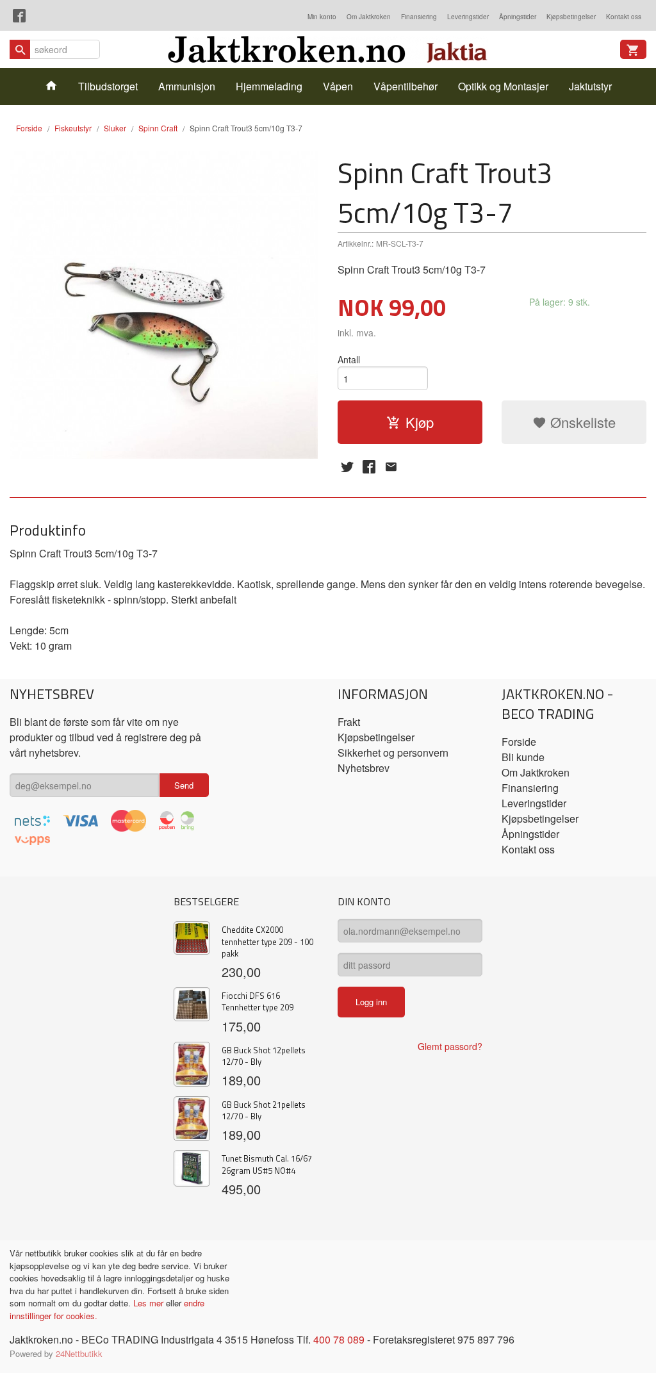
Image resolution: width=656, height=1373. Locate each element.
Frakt (349, 721)
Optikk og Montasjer (503, 86)
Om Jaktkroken (369, 16)
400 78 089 (339, 1339)
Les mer (149, 1303)
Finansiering (419, 16)
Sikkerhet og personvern (393, 752)
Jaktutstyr (590, 86)
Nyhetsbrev (364, 767)
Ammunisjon (186, 86)
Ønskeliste (581, 422)
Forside (29, 127)
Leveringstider (468, 16)
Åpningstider (517, 16)
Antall (349, 359)
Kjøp (420, 422)
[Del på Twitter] (347, 466)
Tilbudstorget (108, 86)
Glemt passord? (450, 1046)
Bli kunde (523, 757)
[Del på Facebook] (369, 466)
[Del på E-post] (390, 466)
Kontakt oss (623, 16)
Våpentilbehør (405, 86)
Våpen (338, 86)
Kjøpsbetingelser (571, 16)
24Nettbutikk (79, 1353)
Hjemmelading (269, 86)
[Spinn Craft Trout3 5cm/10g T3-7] (164, 305)
